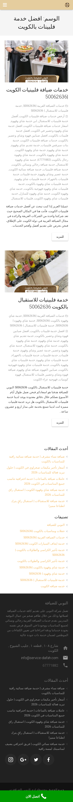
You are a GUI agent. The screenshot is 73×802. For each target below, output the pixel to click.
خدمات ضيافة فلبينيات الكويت (38, 140)
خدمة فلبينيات (49, 355)
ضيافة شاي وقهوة (28, 370)
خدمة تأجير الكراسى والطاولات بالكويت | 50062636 (40, 552)
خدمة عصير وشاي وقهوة (53, 174)
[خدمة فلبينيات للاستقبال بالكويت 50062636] (36, 271)
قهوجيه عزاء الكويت (45, 379)
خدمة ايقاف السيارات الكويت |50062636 (40, 543)
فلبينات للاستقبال (22, 198)
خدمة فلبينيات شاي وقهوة (30, 179)
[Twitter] (36, 759)
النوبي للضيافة (56, 525)
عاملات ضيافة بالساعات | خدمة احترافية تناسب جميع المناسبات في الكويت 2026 (36, 481)
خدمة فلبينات (29, 174)
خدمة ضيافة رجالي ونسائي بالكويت (33, 164)
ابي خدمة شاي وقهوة (24, 121)
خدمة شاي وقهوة (57, 150)
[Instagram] (11, 759)
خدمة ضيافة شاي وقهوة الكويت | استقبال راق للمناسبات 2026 (37, 492)
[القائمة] (5, 5)
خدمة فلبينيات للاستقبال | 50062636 (32, 325)
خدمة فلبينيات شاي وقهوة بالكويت (47, 184)
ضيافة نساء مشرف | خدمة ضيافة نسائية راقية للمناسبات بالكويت (37, 459)
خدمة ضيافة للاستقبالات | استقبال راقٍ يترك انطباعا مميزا (38, 503)
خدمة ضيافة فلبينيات (55, 169)
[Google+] (23, 759)
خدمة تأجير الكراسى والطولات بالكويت (41, 561)
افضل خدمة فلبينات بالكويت (47, 331)
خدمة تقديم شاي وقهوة (25, 145)
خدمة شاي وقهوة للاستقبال (40, 345)
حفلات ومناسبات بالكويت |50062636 (42, 531)
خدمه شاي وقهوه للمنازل (34, 193)
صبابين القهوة (48, 370)
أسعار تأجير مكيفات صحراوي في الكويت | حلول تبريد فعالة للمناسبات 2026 (36, 470)
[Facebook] (48, 759)
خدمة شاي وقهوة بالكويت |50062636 (42, 567)
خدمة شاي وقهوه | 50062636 (47, 573)
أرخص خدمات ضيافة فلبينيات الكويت (41, 116)
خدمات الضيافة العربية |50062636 (43, 106)
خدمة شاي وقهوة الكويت (30, 150)
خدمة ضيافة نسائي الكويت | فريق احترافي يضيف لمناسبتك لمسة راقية (35, 746)
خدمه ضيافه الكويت (53, 586)
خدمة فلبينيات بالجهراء (25, 355)
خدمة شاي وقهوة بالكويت (52, 155)
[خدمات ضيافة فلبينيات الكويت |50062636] (36, 61)
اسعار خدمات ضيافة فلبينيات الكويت (46, 126)
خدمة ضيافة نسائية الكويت (25, 169)
